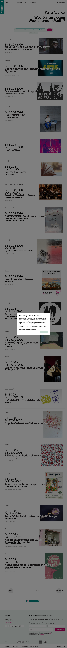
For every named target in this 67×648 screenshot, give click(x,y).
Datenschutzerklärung (31, 329)
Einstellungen (23, 331)
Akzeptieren (44, 331)
